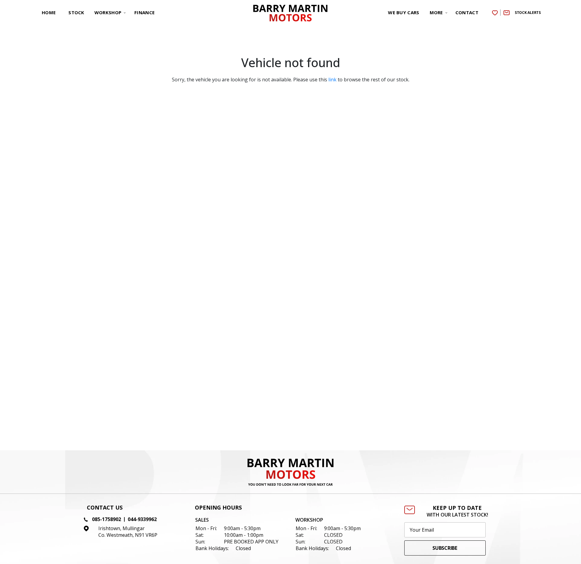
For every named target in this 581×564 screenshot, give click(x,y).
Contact (466, 12)
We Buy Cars (403, 12)
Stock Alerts (528, 12)
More (436, 12)
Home (49, 12)
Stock (76, 12)
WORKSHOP (107, 12)
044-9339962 (142, 519)
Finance (144, 12)
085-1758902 (106, 519)
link (332, 79)
